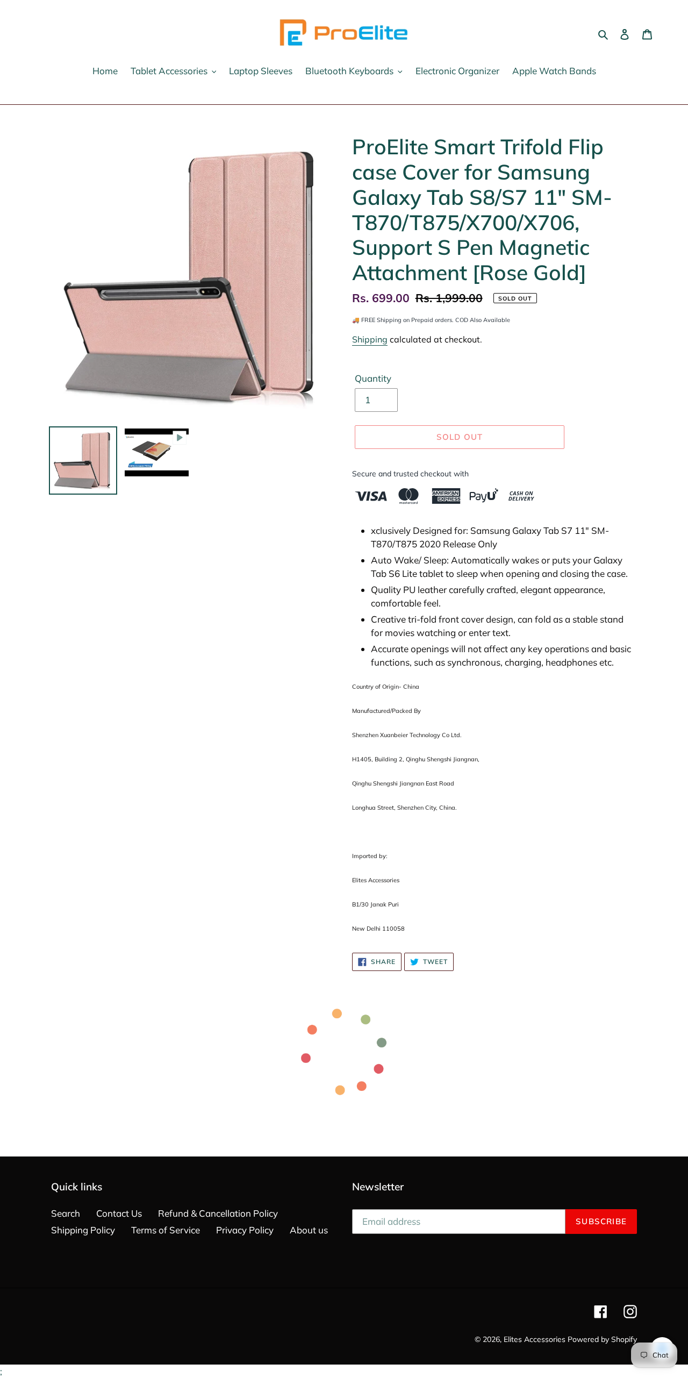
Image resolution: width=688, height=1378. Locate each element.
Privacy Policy (245, 1230)
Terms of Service (165, 1230)
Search (65, 1213)
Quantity (373, 378)
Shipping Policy (83, 1230)
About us (309, 1230)
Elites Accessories (534, 1339)
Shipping (370, 339)
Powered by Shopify (602, 1339)
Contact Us (119, 1213)
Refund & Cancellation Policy (218, 1213)
